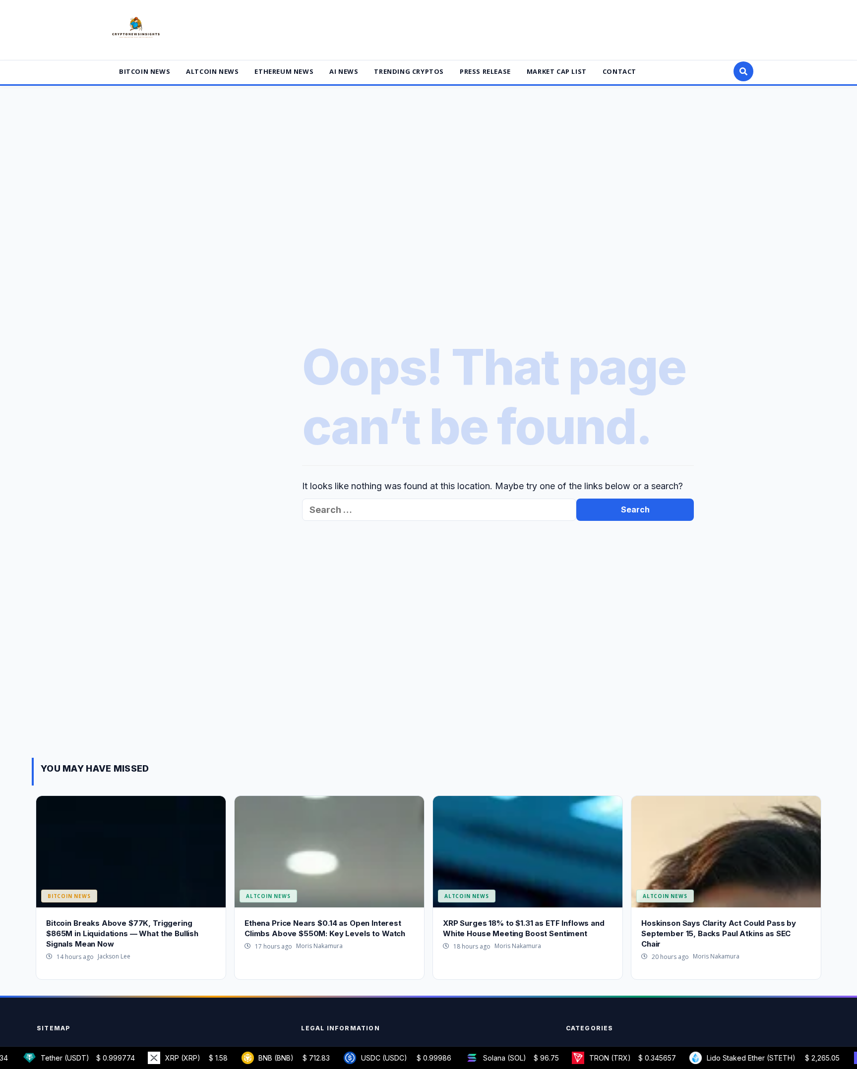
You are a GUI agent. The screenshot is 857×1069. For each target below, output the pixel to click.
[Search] (743, 71)
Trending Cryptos (409, 71)
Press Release (485, 71)
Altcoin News (212, 71)
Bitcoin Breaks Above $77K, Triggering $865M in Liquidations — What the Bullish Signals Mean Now (122, 933)
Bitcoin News (144, 71)
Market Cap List (557, 71)
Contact (619, 71)
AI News (343, 71)
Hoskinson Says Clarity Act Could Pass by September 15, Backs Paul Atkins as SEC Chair (718, 933)
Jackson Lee (114, 956)
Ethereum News (283, 71)
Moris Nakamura (319, 946)
